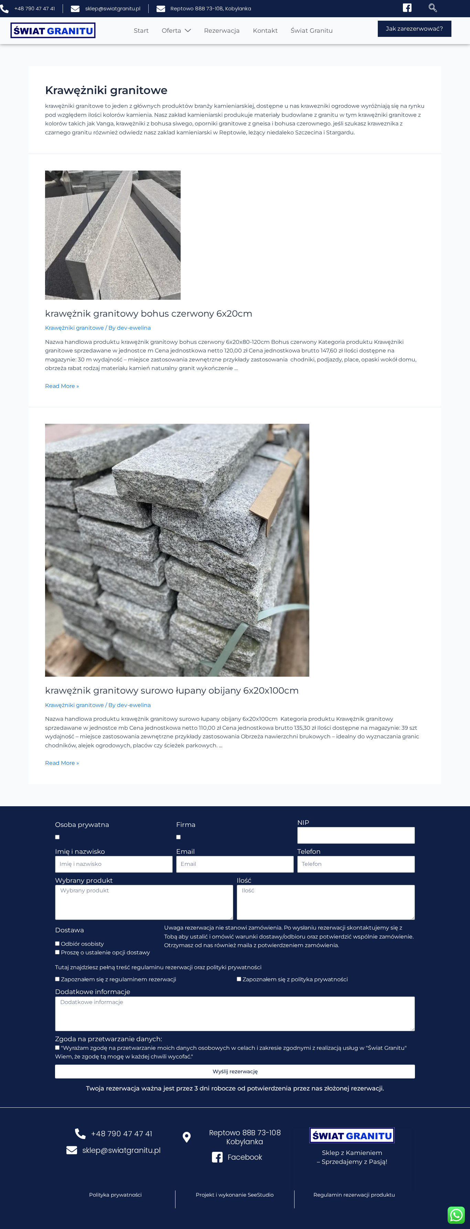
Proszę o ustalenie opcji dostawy (105, 952)
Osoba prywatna (82, 825)
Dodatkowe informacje (92, 992)
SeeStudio (261, 1194)
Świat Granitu (312, 30)
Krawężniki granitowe (74, 328)
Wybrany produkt (84, 880)
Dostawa (69, 930)
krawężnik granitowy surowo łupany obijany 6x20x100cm (172, 690)
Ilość (244, 880)
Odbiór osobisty (82, 944)
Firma (185, 825)
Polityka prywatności (115, 1194)
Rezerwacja (222, 30)
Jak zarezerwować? (414, 28)
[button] (430, 9)
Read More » (62, 386)
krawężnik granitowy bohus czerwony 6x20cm (149, 313)
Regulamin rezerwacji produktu (354, 1194)
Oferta (171, 30)
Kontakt (265, 30)
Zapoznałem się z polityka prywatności (295, 979)
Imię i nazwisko (80, 852)
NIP (303, 823)
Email (185, 852)
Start (141, 30)
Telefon (309, 852)
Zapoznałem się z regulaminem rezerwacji (118, 979)
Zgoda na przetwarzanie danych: (108, 1039)
